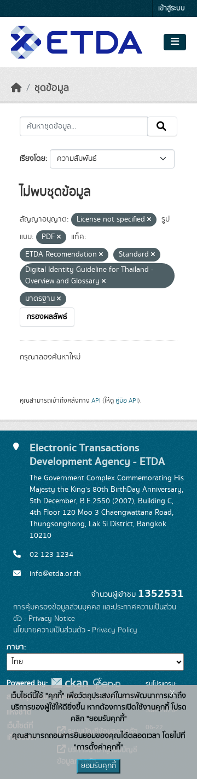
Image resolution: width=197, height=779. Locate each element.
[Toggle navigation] (175, 42)
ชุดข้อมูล (51, 88)
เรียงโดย (32, 158)
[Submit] (162, 126)
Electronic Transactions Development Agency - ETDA (97, 454)
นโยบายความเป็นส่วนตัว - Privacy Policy (75, 630)
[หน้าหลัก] (16, 88)
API (96, 400)
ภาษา (15, 647)
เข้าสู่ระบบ (171, 8)
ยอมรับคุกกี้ (98, 765)
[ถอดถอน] (149, 220)
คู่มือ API (126, 400)
